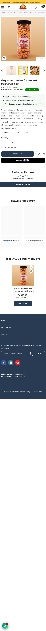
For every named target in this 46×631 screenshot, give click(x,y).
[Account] (36, 7)
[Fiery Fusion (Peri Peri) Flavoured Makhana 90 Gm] (23, 275)
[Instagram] (10, 362)
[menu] (2, 7)
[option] (23, 39)
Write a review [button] (23, 184)
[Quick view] (31, 271)
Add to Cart (23, 303)
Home (3, 13)
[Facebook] (3, 362)
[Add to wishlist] (31, 267)
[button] (38, 59)
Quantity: (4, 138)
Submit (38, 353)
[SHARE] (43, 154)
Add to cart (17, 154)
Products (10, 13)
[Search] (9, 7)
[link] (38, 154)
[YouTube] (17, 362)
